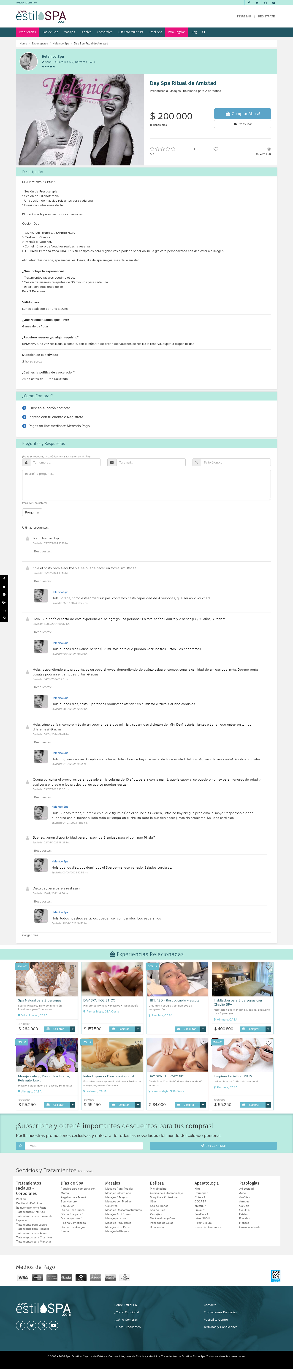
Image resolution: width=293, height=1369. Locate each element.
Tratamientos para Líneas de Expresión (34, 1218)
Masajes (69, 32)
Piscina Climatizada (73, 1223)
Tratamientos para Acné (31, 1233)
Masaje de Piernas (117, 1231)
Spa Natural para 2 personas (39, 1000)
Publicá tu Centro (216, 1319)
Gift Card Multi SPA (130, 32)
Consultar (245, 124)
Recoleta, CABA (161, 1015)
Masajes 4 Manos (116, 1197)
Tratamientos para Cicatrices (34, 1237)
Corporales (105, 32)
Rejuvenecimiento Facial (31, 1208)
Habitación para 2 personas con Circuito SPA (238, 1002)
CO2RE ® (200, 1201)
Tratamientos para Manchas (34, 1242)
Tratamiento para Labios (31, 1225)
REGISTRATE (266, 16)
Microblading (158, 1189)
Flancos (244, 1223)
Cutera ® (200, 1197)
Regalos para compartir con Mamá (78, 1191)
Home (23, 43)
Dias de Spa (50, 32)
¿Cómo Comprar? (126, 1319)
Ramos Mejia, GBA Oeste (102, 1011)
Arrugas (244, 1201)
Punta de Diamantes (208, 1227)
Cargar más (30, 935)
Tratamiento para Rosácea (32, 1229)
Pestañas (156, 1214)
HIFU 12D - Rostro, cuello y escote (174, 1000)
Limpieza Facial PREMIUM (233, 1076)
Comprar (58, 1029)
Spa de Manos (159, 1206)
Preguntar (32, 512)
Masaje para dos (115, 1218)
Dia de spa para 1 (71, 1218)
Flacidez (244, 1218)
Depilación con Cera (163, 1218)
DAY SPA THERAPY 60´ (166, 1076)
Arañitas (244, 1197)
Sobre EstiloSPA (125, 1305)
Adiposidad (246, 1189)
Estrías (243, 1214)
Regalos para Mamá (73, 1197)
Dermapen (201, 1193)
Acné (242, 1193)
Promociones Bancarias (220, 1312)
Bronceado (157, 1227)
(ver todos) (86, 1171)
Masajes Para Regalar (119, 1189)
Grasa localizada (249, 1227)
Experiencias (27, 32)
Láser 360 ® (202, 1218)
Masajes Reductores (118, 1223)
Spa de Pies (157, 1210)
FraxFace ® (201, 1214)
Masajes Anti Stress (118, 1214)
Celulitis (244, 1210)
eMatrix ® (200, 1206)
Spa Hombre (69, 1201)
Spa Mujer (67, 1206)
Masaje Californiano (118, 1193)
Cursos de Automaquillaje (166, 1193)
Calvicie (244, 1206)
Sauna (65, 1231)
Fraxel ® (199, 1210)
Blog (194, 32)
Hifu (197, 1189)
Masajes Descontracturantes (123, 1210)
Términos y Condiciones (221, 1327)
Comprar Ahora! (245, 113)
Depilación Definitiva (29, 1203)
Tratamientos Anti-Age (30, 1212)
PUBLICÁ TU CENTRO (26, 2)
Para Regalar (176, 32)
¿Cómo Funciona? (126, 1312)
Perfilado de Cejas (161, 1223)
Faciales (86, 32)
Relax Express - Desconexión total (108, 1076)
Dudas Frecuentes (127, 1327)
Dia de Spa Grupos (72, 1210)
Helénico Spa (60, 43)
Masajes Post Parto (117, 1227)
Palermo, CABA (96, 1091)
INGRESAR (244, 16)
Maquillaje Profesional (164, 1197)
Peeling (21, 1199)
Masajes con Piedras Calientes (118, 1203)
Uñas (153, 1201)
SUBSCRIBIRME (215, 1146)
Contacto (210, 1305)
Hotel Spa (155, 32)
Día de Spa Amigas (73, 1227)
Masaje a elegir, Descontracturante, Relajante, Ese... (44, 1078)
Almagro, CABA (226, 1019)
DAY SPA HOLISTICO (99, 1000)
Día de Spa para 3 (72, 1214)
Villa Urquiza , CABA (34, 1015)
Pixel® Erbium (203, 1223)
